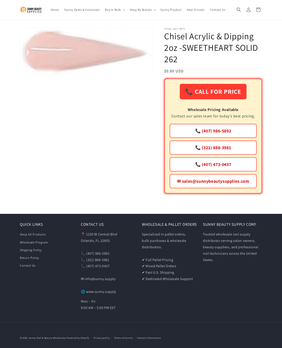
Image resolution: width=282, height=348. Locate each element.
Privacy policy (102, 337)
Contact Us (27, 265)
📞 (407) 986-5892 (213, 131)
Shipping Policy (31, 250)
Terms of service (123, 337)
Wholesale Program (34, 242)
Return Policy (29, 258)
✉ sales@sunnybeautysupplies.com (213, 181)
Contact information (149, 337)
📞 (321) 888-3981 (213, 147)
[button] (114, 9)
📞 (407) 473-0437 (213, 164)
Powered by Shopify (78, 337)
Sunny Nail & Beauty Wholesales (47, 337)
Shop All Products (33, 234)
